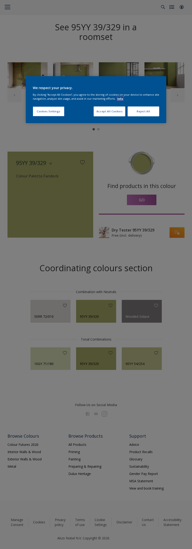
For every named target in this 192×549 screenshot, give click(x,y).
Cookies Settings (48, 111)
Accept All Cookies (109, 111)
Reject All (143, 111)
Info (120, 98)
